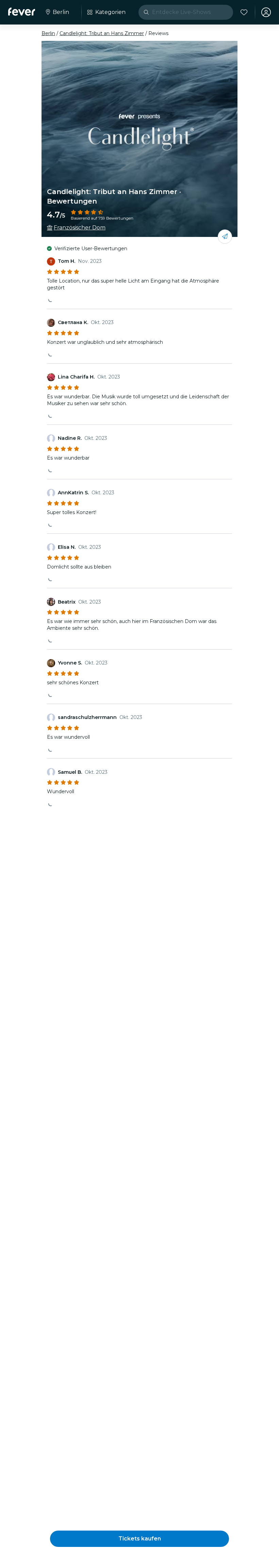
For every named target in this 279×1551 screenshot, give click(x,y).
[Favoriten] (244, 12)
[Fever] (21, 11)
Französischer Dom (79, 227)
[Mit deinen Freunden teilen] (225, 236)
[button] (139, 1539)
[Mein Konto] (266, 12)
